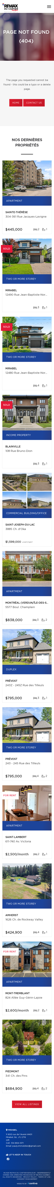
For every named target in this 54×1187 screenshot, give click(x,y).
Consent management (27, 1179)
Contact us (34, 103)
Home (16, 103)
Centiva (32, 1183)
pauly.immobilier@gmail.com (26, 1146)
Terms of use (44, 1177)
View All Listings (27, 1104)
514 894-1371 (17, 1143)
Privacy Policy (30, 1177)
